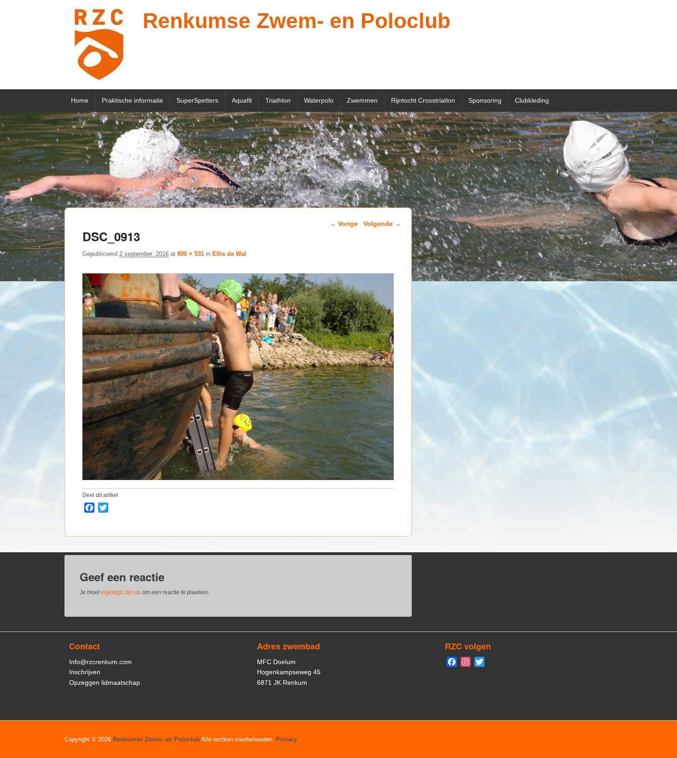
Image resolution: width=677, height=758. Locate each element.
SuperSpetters (197, 100)
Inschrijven (84, 672)
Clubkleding (532, 100)
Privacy (286, 739)
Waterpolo (318, 100)
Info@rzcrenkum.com (100, 661)
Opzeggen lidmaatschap (104, 682)
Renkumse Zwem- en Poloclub (296, 21)
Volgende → (382, 223)
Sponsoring (485, 100)
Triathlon (278, 100)
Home (79, 100)
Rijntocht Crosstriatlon (423, 100)
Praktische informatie (132, 100)
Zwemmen (362, 100)
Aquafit (242, 100)
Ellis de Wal (229, 253)
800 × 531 (190, 253)
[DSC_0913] (238, 477)
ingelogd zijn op (121, 592)
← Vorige (344, 223)
